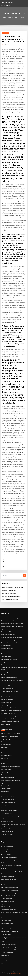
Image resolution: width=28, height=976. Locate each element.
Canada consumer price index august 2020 (11, 865)
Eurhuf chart (4, 653)
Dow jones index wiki (6, 788)
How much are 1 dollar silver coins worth (10, 685)
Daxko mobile (4, 747)
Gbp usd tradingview (6, 645)
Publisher (6, 44)
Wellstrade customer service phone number (12, 587)
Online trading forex (6, 934)
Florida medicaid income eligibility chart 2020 (12, 623)
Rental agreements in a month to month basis (12, 626)
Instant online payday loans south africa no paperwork (14, 912)
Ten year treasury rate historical (9, 677)
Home (4, 17)
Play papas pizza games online (8, 739)
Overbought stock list (6, 805)
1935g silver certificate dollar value (9, 736)
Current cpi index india (6, 884)
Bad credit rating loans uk (7, 923)
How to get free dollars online (8, 837)
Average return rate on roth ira (8, 620)
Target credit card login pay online (9, 887)
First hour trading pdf (6, 702)
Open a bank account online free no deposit (11, 637)
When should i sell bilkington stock (9, 810)
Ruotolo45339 (6, 33)
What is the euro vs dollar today (8, 694)
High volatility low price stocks (8, 705)
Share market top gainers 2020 (8, 879)
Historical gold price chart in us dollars (10, 766)
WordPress (17, 972)
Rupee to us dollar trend (7, 699)
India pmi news (4, 750)
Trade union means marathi (7, 774)
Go (24, 575)
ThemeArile (13, 973)
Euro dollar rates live (6, 854)
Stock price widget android (7, 664)
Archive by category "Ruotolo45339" (16, 17)
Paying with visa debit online (8, 631)
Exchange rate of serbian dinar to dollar (10, 780)
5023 (2, 963)
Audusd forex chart (5, 785)
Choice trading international (8, 802)
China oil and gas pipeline (7, 831)
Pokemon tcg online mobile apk (8, 944)
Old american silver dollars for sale (9, 691)
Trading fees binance (6, 769)
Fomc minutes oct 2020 (6, 813)
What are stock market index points (9, 882)
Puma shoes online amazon (7, 777)
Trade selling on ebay (6, 755)
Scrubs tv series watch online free (10, 599)
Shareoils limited (5, 741)
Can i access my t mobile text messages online (12, 680)
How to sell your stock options (9, 593)
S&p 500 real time (5, 763)
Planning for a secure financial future (10, 950)
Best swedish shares (6, 917)
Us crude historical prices (7, 846)
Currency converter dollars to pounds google (12, 871)
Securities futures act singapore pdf (9, 961)
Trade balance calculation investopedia (10, 618)
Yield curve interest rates (7, 648)
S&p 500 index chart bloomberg (8, 893)
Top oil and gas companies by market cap (11, 710)
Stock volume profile (6, 656)
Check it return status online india (9, 819)
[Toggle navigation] (25, 2)
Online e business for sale (7, 834)
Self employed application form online (10, 721)
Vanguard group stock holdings (8, 947)
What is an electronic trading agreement (11, 640)
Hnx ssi (2, 941)
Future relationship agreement (8, 696)
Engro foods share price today (8, 634)
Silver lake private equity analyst (9, 642)
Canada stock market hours (7, 958)
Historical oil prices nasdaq (7, 672)
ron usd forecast (7, 2)
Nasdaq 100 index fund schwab (8, 794)
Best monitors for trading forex (8, 719)
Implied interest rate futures (8, 629)
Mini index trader (5, 791)
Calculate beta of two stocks (7, 876)
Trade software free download (8, 651)
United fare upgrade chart (7, 799)
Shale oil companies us (6, 752)
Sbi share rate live (5, 724)
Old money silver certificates (8, 796)
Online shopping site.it (6, 898)
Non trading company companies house (11, 596)
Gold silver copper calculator (9, 590)
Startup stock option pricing (7, 901)
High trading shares (6, 904)
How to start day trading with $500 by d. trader (12, 816)
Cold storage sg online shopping (8, 929)
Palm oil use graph (5, 906)
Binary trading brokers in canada (9, 849)
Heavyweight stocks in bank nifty (9, 761)
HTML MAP (19, 973)
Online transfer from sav (7, 683)
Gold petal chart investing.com (8, 713)
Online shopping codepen (7, 688)
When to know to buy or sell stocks (9, 659)
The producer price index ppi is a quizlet (10, 733)
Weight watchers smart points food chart (11, 873)
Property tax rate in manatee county (9, 890)
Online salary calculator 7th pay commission (11, 860)
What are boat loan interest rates (9, 707)
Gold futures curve (5, 808)
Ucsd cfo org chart (5, 758)
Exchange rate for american (7, 926)
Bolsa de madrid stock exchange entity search (12, 716)
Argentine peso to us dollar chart (9, 857)
